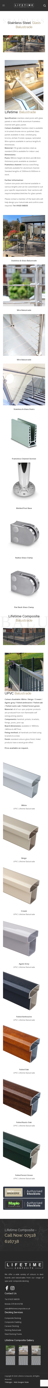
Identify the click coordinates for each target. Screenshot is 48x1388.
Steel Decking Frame (13, 1334)
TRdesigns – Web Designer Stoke (17, 1382)
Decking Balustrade (13, 1330)
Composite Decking (13, 1318)
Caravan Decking (12, 1326)
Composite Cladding (13, 1322)
